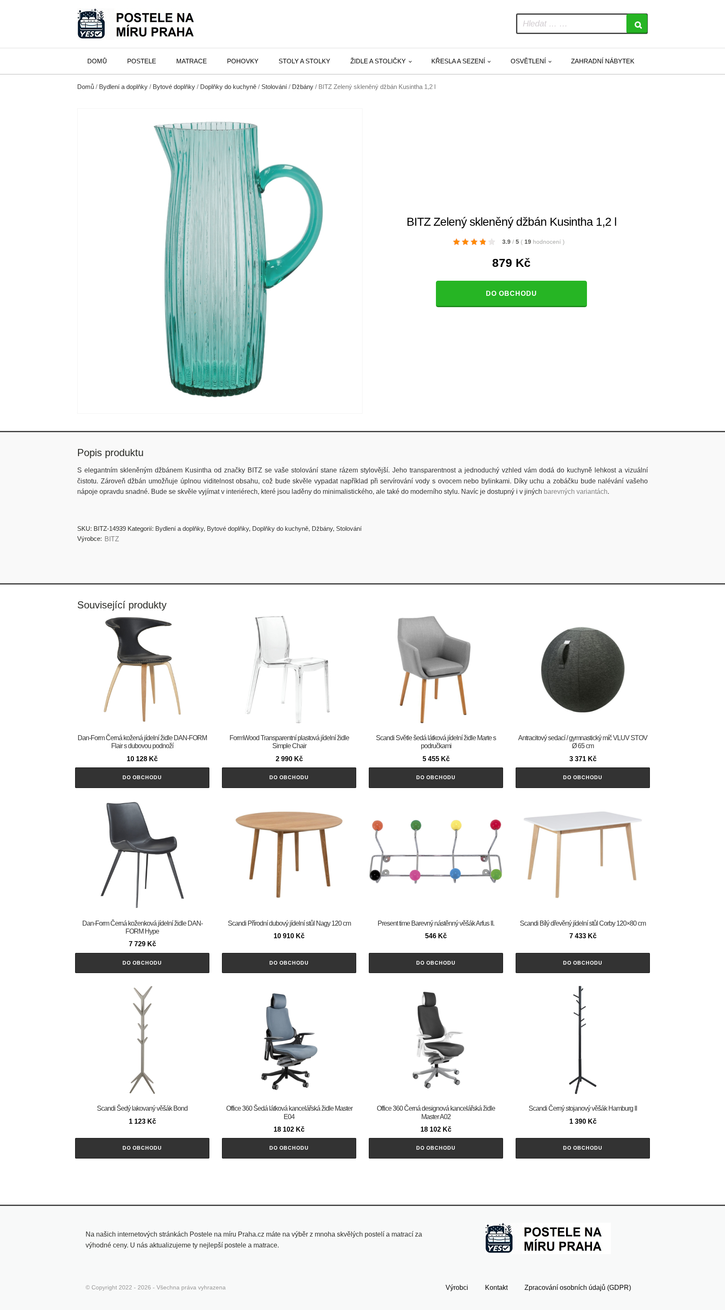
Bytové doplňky (174, 87)
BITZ (111, 539)
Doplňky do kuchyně (228, 87)
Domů (97, 61)
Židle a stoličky (378, 61)
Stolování (274, 87)
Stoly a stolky (304, 61)
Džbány (302, 87)
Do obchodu (511, 293)
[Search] (636, 24)
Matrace (191, 61)
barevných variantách (576, 491)
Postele (141, 61)
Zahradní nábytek (602, 61)
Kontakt (496, 1287)
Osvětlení (528, 61)
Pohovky (242, 61)
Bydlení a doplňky (123, 87)
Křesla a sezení (458, 61)
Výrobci (457, 1287)
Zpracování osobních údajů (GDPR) (577, 1287)
